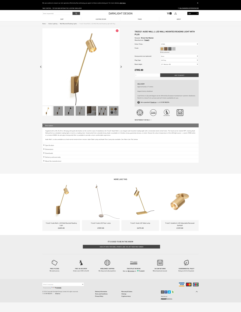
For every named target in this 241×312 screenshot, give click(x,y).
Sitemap (123, 294)
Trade (140, 19)
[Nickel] (173, 49)
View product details (142, 120)
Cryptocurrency (126, 296)
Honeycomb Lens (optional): (143, 56)
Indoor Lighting (52, 23)
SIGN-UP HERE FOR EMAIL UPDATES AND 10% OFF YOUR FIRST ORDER (121, 247)
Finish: (137, 48)
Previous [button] (40, 67)
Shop (61, 19)
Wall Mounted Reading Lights (68, 23)
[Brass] (162, 49)
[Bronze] (166, 49)
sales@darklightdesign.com (189, 8)
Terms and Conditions (101, 294)
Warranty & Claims (126, 291)
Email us (153, 102)
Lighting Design (101, 19)
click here (123, 3)
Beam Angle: (138, 64)
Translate (58, 288)
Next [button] (121, 67)
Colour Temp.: (139, 44)
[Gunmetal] (170, 49)
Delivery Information (101, 291)
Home (44, 23)
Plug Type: (138, 60)
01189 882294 (48, 293)
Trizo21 (146, 40)
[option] (81, 66)
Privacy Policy (99, 296)
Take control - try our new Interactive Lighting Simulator (62, 8)
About (179, 19)
